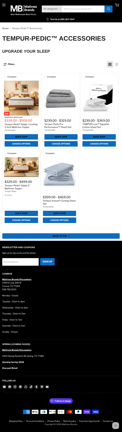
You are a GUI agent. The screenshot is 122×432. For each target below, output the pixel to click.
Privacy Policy (53, 421)
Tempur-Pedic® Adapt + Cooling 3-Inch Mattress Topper (21, 126)
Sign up (47, 261)
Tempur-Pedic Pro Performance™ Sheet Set (57, 126)
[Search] (108, 9)
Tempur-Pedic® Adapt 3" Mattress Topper (17, 187)
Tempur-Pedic (10, 191)
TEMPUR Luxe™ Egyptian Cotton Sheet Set (95, 126)
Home (5, 28)
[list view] (116, 64)
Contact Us (108, 421)
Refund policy (69, 421)
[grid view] (110, 64)
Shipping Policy (16, 421)
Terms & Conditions (35, 421)
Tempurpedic (10, 130)
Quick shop (21, 137)
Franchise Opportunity (89, 421)
